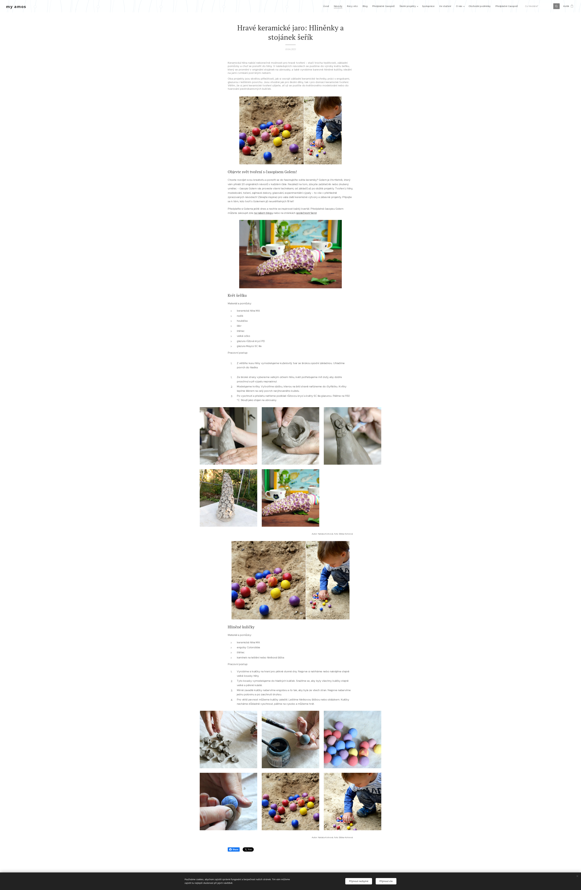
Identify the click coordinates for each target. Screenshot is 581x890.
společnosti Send (306, 213)
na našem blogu (263, 213)
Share (235, 849)
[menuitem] (326, 6)
